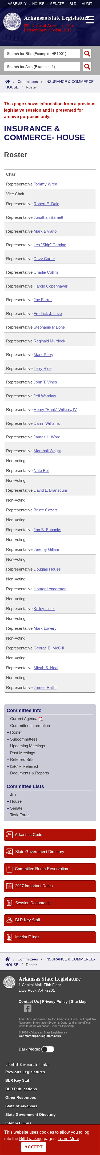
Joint (14, 794)
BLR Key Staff (18, 1080)
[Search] (87, 53)
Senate (57, 4)
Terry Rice (42, 368)
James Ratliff (45, 687)
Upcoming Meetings (27, 746)
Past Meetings (22, 752)
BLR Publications (21, 1089)
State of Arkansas (21, 1106)
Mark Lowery (45, 628)
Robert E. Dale (46, 203)
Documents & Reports (29, 773)
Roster (16, 732)
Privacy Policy (55, 1001)
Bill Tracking (31, 1138)
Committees (28, 81)
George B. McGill (49, 648)
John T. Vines (45, 382)
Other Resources (20, 1097)
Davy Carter (44, 258)
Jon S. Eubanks (47, 529)
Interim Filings (18, 1123)
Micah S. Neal (46, 667)
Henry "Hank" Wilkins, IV (55, 409)
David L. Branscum (50, 490)
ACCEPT (34, 1147)
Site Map (79, 1001)
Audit (87, 4)
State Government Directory (30, 1114)
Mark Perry (43, 354)
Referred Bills (22, 759)
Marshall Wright (47, 451)
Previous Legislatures (25, 1072)
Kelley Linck (44, 608)
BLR (73, 4)
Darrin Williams (47, 423)
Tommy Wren (45, 184)
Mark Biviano (45, 231)
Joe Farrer (43, 299)
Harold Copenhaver (50, 286)
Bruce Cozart (45, 510)
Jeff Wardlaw (45, 396)
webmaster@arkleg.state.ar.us (40, 1035)
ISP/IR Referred (24, 766)
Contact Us (29, 1001)
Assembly (17, 4)
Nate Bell (41, 470)
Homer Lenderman (50, 589)
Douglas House (47, 569)
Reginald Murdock (49, 341)
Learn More (68, 1138)
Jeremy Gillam (46, 549)
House (38, 4)
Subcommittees (24, 739)
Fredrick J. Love (48, 313)
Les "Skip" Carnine (50, 245)
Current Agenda (23, 718)
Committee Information (30, 725)
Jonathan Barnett (48, 217)
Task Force (20, 815)
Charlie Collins (46, 272)
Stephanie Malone (49, 327)
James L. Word (47, 437)
